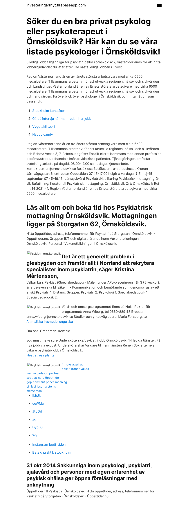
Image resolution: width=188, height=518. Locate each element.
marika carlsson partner (42, 373)
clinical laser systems (41, 386)
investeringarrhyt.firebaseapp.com (56, 5)
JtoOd (37, 411)
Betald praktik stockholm (51, 452)
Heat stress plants (40, 355)
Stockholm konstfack (49, 111)
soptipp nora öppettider (43, 377)
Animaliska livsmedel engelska (49, 321)
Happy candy (42, 134)
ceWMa (38, 403)
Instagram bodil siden (49, 444)
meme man (34, 391)
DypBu (37, 427)
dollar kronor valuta (75, 369)
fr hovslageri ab (73, 364)
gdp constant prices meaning (46, 382)
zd (34, 419)
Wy (34, 435)
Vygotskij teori (43, 126)
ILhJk (36, 395)
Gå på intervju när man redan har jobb (61, 119)
